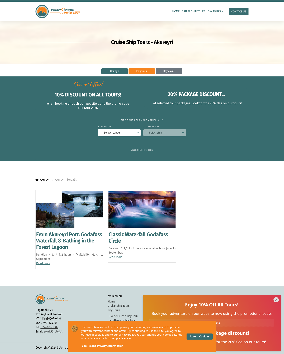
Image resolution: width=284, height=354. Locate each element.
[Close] (276, 299)
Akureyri (114, 71)
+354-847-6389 (49, 327)
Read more (43, 263)
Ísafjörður (141, 71)
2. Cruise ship (151, 126)
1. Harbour (105, 126)
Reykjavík (168, 71)
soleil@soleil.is (53, 331)
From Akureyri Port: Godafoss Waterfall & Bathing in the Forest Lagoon (69, 240)
